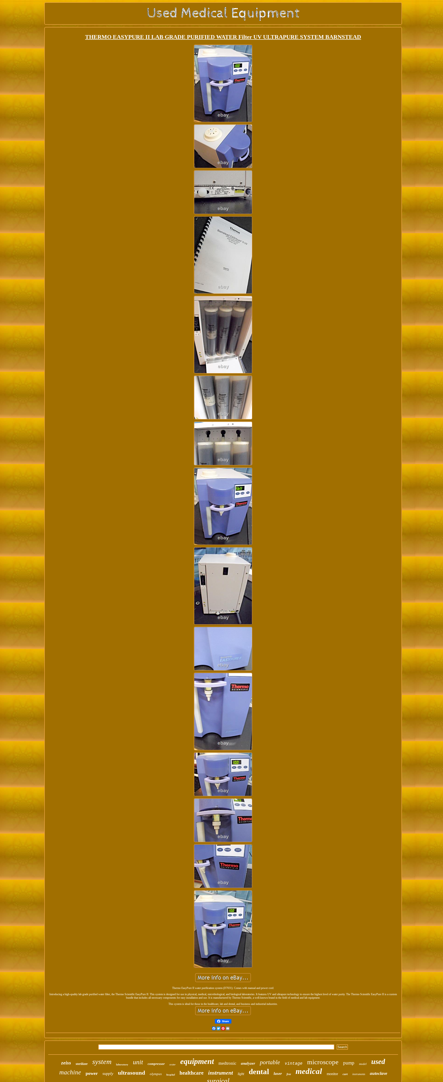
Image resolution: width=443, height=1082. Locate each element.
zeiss (66, 1063)
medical (309, 1071)
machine (70, 1072)
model (363, 1064)
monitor (332, 1074)
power (92, 1073)
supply (107, 1073)
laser (278, 1073)
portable (270, 1062)
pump (348, 1063)
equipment (197, 1061)
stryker (172, 1064)
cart (345, 1074)
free (289, 1074)
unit (138, 1062)
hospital (170, 1074)
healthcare (192, 1073)
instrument (220, 1073)
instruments (358, 1074)
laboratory (122, 1064)
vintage (293, 1063)
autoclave (378, 1073)
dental (259, 1071)
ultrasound (131, 1073)
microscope (322, 1062)
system (101, 1062)
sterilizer (82, 1064)
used (378, 1061)
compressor (156, 1064)
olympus (156, 1074)
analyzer (248, 1063)
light (241, 1074)
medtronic (227, 1063)
